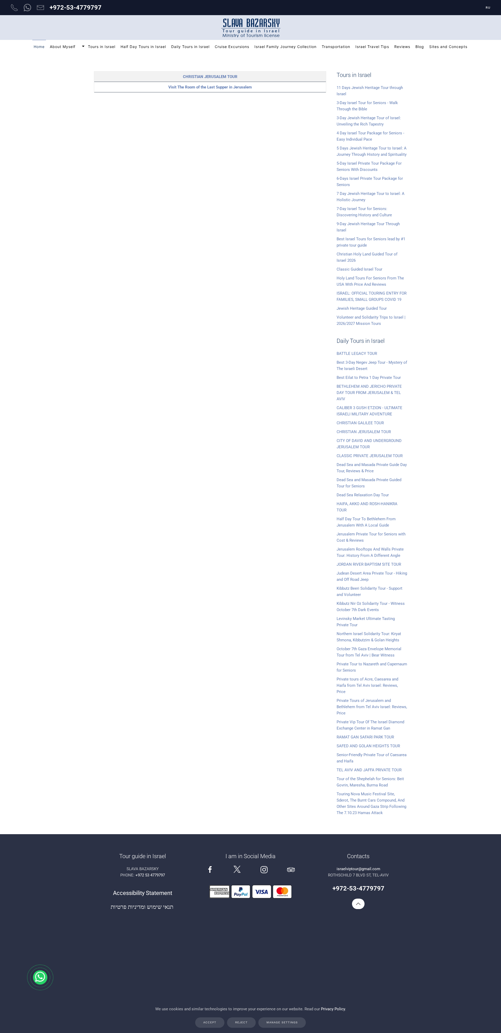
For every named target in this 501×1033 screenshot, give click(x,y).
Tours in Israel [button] (101, 46)
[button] (358, 904)
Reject (241, 1022)
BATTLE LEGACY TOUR (357, 353)
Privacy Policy (333, 1009)
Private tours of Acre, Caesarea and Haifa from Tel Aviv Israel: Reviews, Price (367, 685)
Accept (209, 1022)
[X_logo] (237, 869)
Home (39, 46)
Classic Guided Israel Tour (359, 269)
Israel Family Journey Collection (285, 46)
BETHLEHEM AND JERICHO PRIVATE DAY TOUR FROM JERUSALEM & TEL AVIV (369, 392)
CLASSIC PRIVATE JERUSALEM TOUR (370, 455)
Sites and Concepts (448, 46)
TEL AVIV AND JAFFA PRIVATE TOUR (369, 770)
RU (488, 7)
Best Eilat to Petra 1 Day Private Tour (369, 377)
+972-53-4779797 (76, 7)
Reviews (402, 46)
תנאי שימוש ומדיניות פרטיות (143, 907)
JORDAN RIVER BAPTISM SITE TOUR (369, 564)
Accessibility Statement (142, 893)
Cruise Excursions (232, 46)
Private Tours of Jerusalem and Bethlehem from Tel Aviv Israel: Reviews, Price (372, 706)
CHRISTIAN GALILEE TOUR (360, 423)
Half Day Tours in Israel (143, 46)
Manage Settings (282, 1022)
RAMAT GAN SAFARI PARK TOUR (365, 737)
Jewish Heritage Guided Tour (362, 308)
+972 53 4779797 (150, 875)
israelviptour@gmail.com (358, 869)
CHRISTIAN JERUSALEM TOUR (210, 76)
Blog (419, 46)
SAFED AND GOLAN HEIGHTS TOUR (368, 746)
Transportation (336, 46)
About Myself (62, 46)
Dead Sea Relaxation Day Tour (363, 495)
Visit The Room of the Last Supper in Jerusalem (210, 87)
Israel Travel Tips (372, 46)
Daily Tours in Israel (190, 46)
